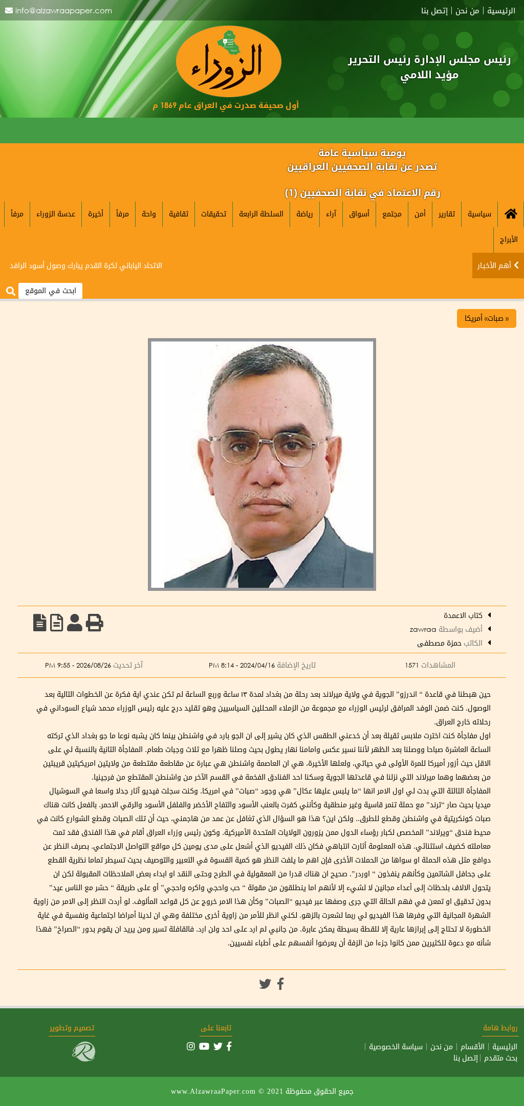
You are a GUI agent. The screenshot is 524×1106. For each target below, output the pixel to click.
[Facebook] (280, 984)
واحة (149, 213)
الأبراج (509, 239)
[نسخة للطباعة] (94, 622)
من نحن (467, 10)
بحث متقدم (500, 1057)
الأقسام (473, 1046)
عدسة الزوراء (55, 213)
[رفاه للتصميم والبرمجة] (83, 1059)
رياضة (304, 213)
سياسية (479, 213)
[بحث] (10, 291)
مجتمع (392, 213)
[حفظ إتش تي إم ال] (56, 622)
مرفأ (122, 213)
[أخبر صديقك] (74, 622)
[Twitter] (265, 984)
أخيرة (95, 213)
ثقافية (178, 213)
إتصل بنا (434, 10)
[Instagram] (191, 1046)
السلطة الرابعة (261, 213)
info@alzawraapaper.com (63, 10)
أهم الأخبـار (494, 265)
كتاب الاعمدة (463, 615)
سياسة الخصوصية (396, 1046)
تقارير (447, 213)
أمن (420, 213)
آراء (331, 213)
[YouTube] (204, 1046)
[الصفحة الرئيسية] (510, 214)
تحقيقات (213, 213)
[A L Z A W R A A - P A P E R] (228, 94)
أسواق (359, 213)
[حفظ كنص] (40, 622)
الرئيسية (501, 10)
